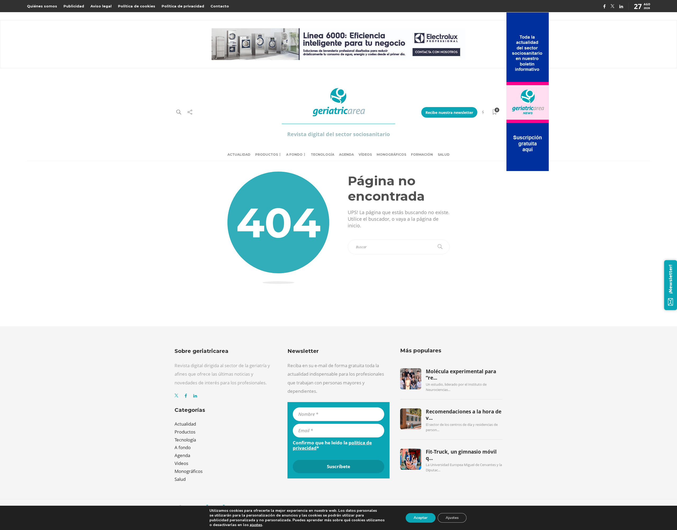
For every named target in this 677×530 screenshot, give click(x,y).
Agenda (346, 154)
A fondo (294, 154)
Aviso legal (101, 6)
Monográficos (391, 154)
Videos (181, 463)
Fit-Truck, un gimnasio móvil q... (461, 455)
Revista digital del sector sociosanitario (338, 134)
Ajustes (452, 517)
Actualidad (238, 154)
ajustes (256, 525)
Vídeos (365, 154)
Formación (422, 154)
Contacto (220, 6)
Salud (444, 154)
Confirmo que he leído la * (332, 445)
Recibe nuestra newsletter (449, 112)
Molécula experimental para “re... (461, 374)
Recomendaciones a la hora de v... (463, 414)
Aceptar (421, 517)
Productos (266, 154)
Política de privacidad (183, 6)
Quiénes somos (42, 6)
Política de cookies (136, 6)
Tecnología (322, 154)
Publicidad (73, 6)
